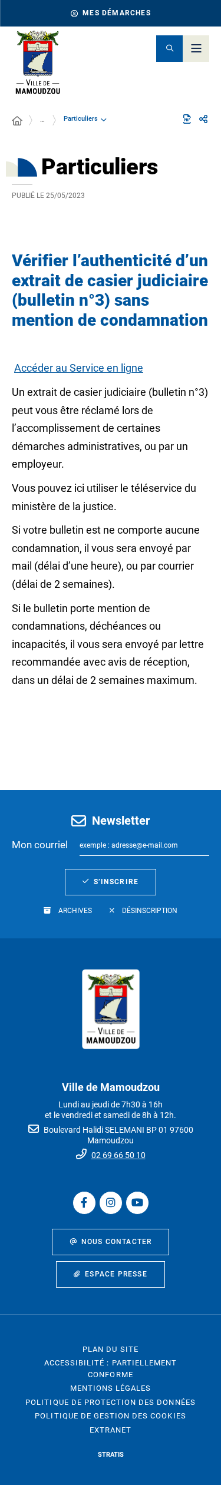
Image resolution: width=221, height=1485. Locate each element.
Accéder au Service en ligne (78, 368)
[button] (169, 48)
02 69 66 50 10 (118, 1155)
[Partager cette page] (203, 119)
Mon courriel (40, 845)
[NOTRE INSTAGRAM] (111, 1203)
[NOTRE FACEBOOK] (84, 1203)
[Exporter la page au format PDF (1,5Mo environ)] (187, 119)
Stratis (111, 1454)
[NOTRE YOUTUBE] (137, 1203)
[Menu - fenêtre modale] (196, 48)
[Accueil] (17, 121)
